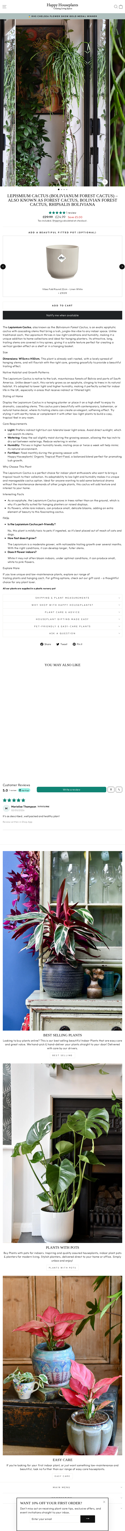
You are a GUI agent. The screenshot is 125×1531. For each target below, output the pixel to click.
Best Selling (62, 1055)
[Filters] (111, 789)
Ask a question (62, 633)
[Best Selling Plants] (62, 941)
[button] (57, 212)
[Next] (122, 266)
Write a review (71, 789)
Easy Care (62, 1476)
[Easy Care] (62, 1365)
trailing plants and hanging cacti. (24, 578)
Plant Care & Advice (62, 612)
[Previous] (3, 266)
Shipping (57, 220)
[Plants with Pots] (62, 1153)
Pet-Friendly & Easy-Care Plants (62, 626)
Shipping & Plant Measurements (62, 597)
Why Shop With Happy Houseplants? (62, 605)
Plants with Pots (62, 1267)
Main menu (61, 1487)
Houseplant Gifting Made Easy (62, 619)
